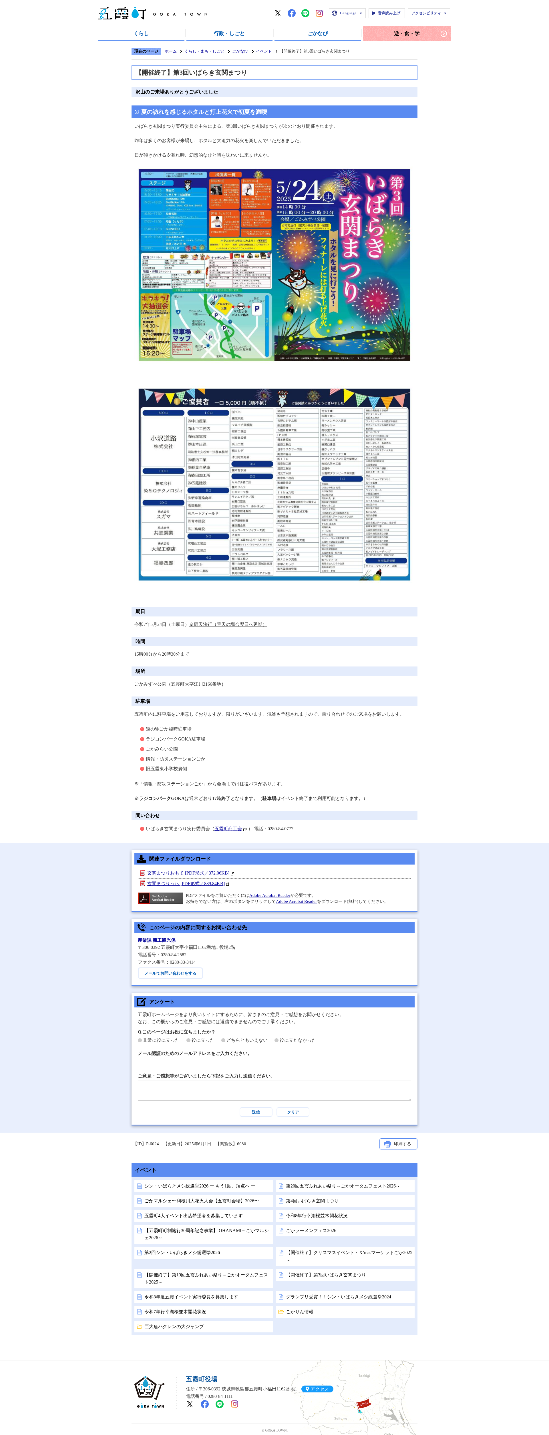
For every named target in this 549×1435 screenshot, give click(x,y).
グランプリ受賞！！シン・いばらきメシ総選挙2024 (338, 1296)
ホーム (171, 51)
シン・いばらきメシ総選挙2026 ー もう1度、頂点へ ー (199, 1185)
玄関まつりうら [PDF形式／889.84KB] (186, 883)
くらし (141, 33)
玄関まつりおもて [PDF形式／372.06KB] (188, 873)
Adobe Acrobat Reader (269, 895)
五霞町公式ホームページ (152, 13)
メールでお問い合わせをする (170, 973)
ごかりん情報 (299, 1311)
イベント (264, 51)
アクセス (320, 1388)
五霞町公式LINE (305, 13)
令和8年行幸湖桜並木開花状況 (317, 1215)
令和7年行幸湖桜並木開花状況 (175, 1311)
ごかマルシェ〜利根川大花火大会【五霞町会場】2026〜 (201, 1200)
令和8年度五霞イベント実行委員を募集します (191, 1296)
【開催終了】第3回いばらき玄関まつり (326, 1274)
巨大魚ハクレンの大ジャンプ (174, 1326)
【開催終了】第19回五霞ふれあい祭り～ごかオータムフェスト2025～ (206, 1278)
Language (348, 13)
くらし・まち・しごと (204, 51)
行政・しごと (229, 33)
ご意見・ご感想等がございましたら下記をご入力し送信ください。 (206, 1075)
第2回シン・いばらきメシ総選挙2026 (182, 1252)
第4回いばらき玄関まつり (312, 1200)
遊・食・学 (407, 33)
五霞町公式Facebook (292, 13)
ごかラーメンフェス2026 (311, 1230)
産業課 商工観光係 (157, 940)
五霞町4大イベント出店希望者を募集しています (193, 1215)
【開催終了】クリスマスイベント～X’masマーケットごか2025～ (349, 1256)
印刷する (402, 1143)
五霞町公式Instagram (319, 13)
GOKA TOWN (149, 1392)
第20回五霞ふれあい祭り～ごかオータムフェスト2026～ (343, 1185)
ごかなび (317, 33)
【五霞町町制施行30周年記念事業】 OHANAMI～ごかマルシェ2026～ (206, 1234)
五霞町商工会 (228, 828)
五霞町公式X (278, 13)
